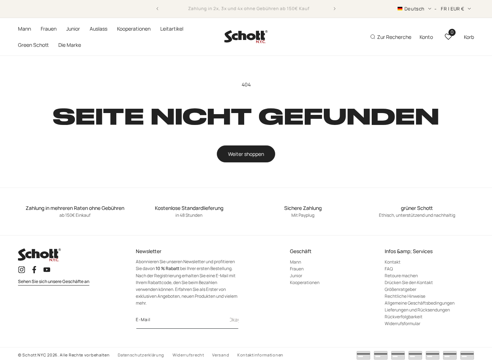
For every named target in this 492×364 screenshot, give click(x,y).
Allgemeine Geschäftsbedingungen (420, 303)
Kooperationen (304, 282)
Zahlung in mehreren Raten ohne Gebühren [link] (75, 208)
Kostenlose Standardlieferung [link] (189, 208)
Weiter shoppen (246, 153)
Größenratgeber (400, 289)
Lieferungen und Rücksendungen (417, 310)
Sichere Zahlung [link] (303, 208)
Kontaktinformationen (260, 355)
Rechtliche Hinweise (405, 296)
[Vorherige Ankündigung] (157, 8)
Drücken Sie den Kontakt (409, 282)
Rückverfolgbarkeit (403, 317)
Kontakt (393, 262)
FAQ (389, 269)
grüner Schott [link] (417, 208)
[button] (24, 29)
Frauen (297, 269)
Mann (295, 262)
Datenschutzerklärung (141, 355)
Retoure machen (401, 276)
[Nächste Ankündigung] (335, 8)
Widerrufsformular (402, 323)
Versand (220, 355)
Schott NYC (34, 355)
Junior (296, 276)
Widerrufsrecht (188, 355)
